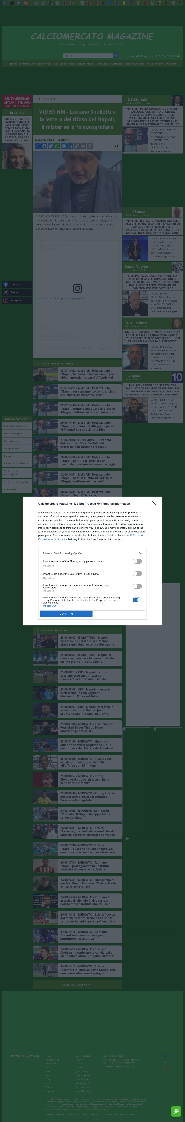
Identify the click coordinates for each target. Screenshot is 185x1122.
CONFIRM (66, 613)
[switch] (137, 561)
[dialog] (92, 561)
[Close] (155, 504)
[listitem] (92, 553)
